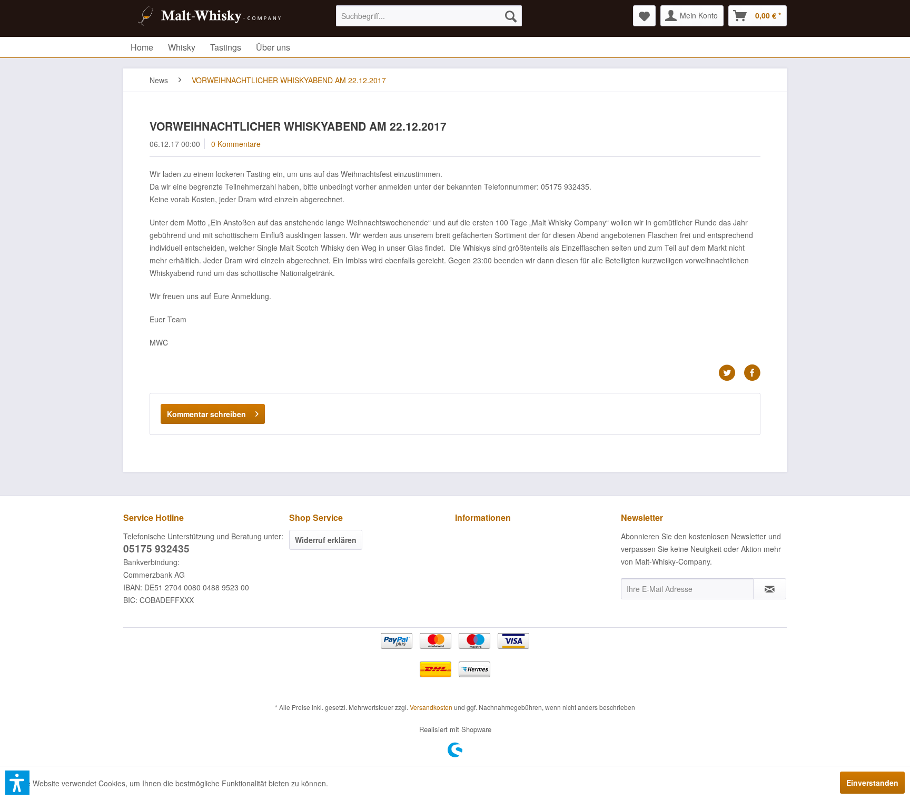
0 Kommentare (236, 144)
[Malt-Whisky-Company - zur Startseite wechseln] (208, 18)
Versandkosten (431, 707)
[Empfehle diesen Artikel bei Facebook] (752, 372)
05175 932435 (156, 548)
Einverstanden (872, 782)
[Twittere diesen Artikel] (731, 372)
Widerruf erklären (326, 540)
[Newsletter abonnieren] (769, 588)
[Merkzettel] (644, 15)
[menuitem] (429, 15)
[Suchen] (511, 15)
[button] (17, 783)
